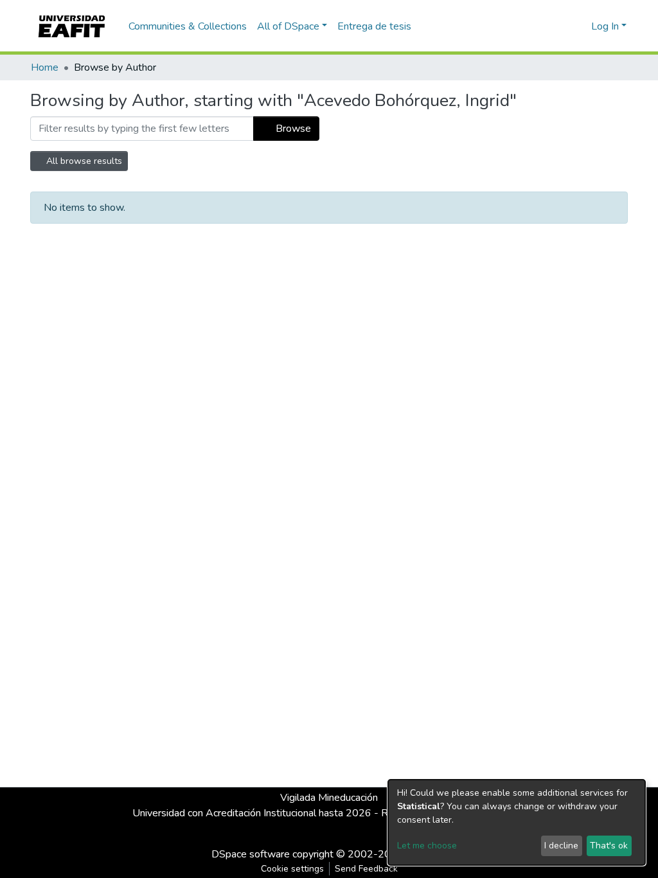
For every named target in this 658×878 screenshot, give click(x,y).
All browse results (83, 161)
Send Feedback (366, 869)
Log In (605, 26)
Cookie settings (292, 869)
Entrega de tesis (374, 26)
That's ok (609, 845)
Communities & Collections (188, 26)
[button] (579, 26)
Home (44, 67)
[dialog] (516, 822)
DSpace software (250, 854)
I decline (561, 845)
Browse (292, 128)
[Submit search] (561, 26)
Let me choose (427, 845)
